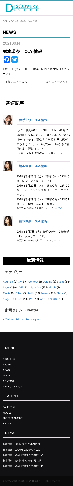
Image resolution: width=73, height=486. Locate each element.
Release (45, 293)
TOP (5, 21)
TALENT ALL (10, 407)
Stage (6, 299)
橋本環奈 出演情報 (13, 444)
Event (60, 281)
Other (18, 293)
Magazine (35, 287)
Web (42, 299)
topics (18, 299)
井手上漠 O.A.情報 (33, 120)
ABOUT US (9, 359)
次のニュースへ (55, 81)
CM (20, 281)
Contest (33, 281)
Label (6, 287)
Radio (30, 293)
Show (60, 293)
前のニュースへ (17, 81)
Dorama (47, 281)
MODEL (7, 412)
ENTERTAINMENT (13, 418)
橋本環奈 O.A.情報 (33, 166)
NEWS (6, 370)
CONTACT (8, 381)
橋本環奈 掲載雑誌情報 (16, 455)
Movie (6, 293)
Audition (8, 281)
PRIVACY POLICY (12, 386)
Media (52, 287)
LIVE (20, 287)
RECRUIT (8, 364)
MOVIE (6, 375)
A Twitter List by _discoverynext (22, 319)
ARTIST (7, 423)
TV (12, 21)
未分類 (54, 299)
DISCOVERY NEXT (28, 480)
